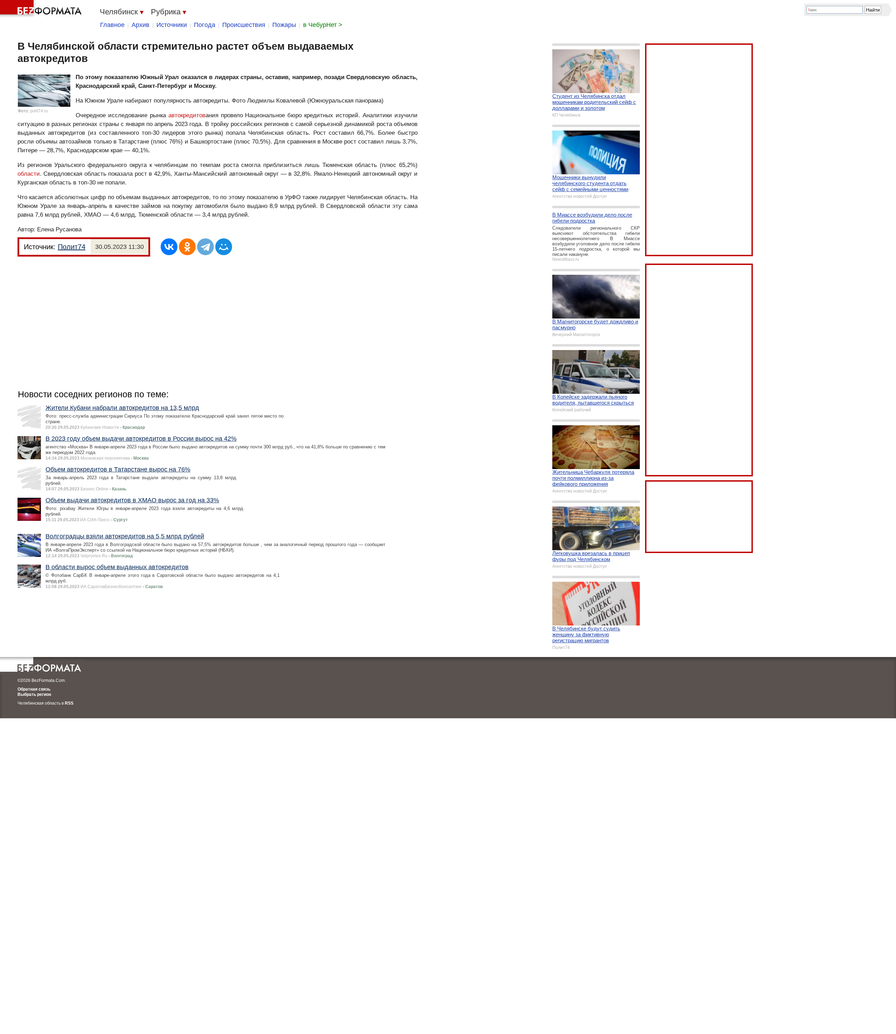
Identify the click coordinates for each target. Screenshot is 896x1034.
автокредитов (186, 115)
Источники (171, 24)
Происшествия (243, 24)
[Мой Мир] (223, 246)
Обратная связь (34, 689)
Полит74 (71, 247)
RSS (69, 703)
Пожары (284, 24)
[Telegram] (205, 246)
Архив (140, 24)
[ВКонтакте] (169, 246)
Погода (204, 24)
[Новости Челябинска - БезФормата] (42, 9)
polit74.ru (39, 111)
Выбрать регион (34, 694)
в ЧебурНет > (322, 24)
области (29, 173)
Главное (112, 24)
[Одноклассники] (187, 246)
